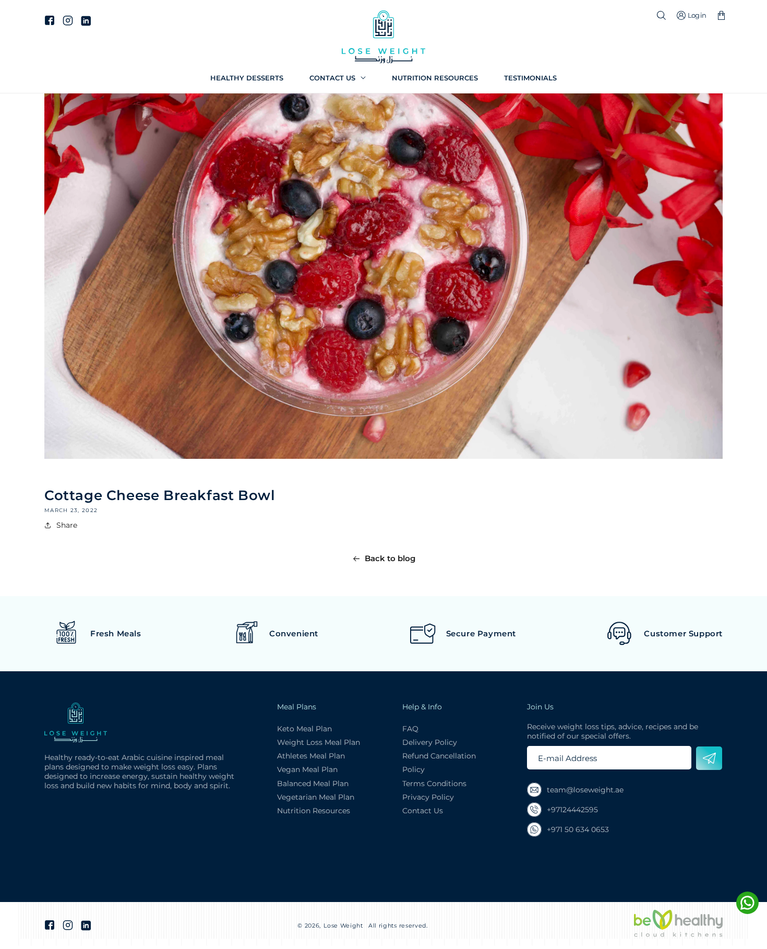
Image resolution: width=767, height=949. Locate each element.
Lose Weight (343, 925)
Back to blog (390, 558)
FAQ (410, 728)
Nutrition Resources (313, 810)
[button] (337, 78)
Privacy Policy (428, 797)
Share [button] (66, 525)
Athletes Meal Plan (311, 756)
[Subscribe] (709, 758)
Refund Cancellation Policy (439, 762)
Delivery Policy (429, 742)
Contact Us (422, 810)
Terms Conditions (434, 783)
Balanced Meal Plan (313, 783)
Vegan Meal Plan (307, 769)
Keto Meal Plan (304, 728)
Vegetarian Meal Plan (315, 797)
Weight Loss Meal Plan (318, 742)
